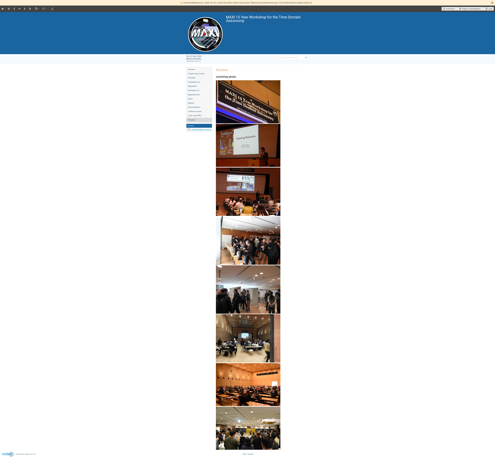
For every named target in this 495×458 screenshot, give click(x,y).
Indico (27, 454)
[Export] (37, 9)
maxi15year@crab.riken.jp (201, 130)
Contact (250, 454)
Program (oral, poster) (196, 74)
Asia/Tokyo (450, 9)
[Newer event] (24, 9)
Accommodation (194, 107)
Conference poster (195, 111)
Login (490, 9)
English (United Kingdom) (471, 9)
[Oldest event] (9, 9)
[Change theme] (44, 9)
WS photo (191, 120)
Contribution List (194, 82)
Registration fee (194, 95)
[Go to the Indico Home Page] (2, 9)
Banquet (191, 103)
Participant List (193, 90)
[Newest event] (29, 9)
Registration (192, 86)
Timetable (191, 78)
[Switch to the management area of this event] (52, 9)
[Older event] (14, 9)
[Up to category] (19, 9)
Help (244, 454)
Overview (191, 69)
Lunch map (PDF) (194, 115)
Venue (190, 99)
